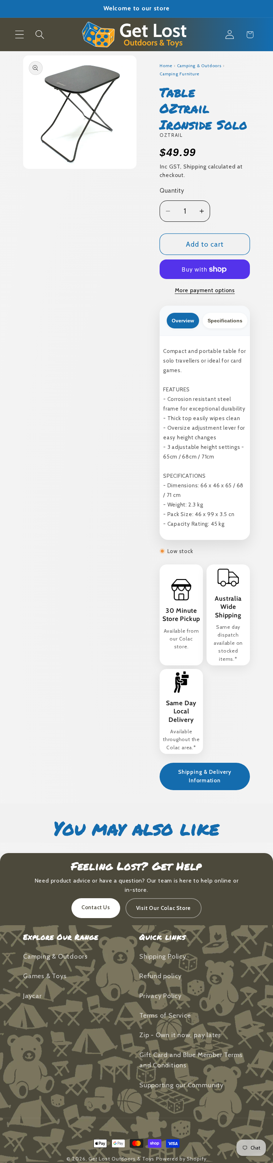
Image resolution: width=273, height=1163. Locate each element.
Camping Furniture (179, 73)
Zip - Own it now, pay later (180, 1035)
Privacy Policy (160, 996)
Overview (183, 320)
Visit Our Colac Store (163, 908)
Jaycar (32, 996)
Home (166, 65)
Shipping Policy (162, 956)
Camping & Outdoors (199, 65)
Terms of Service (165, 1015)
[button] (19, 35)
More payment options (205, 290)
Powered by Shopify (181, 1159)
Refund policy (160, 976)
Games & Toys (44, 976)
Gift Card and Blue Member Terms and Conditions (191, 1060)
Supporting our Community (181, 1085)
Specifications (225, 320)
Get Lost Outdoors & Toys (122, 1159)
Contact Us (95, 907)
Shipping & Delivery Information (204, 776)
